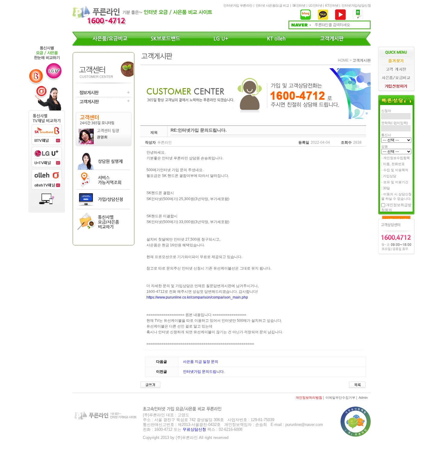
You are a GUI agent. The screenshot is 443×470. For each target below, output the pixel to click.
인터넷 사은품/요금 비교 (272, 5)
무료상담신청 (194, 429)
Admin (363, 397)
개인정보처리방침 (309, 397)
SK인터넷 (299, 5)
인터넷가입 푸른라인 (238, 5)
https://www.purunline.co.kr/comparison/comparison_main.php (197, 297)
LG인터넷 (315, 5)
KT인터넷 (331, 5)
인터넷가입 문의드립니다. (204, 371)
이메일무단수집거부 (340, 397)
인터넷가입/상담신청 (356, 5)
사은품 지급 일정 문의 (200, 362)
